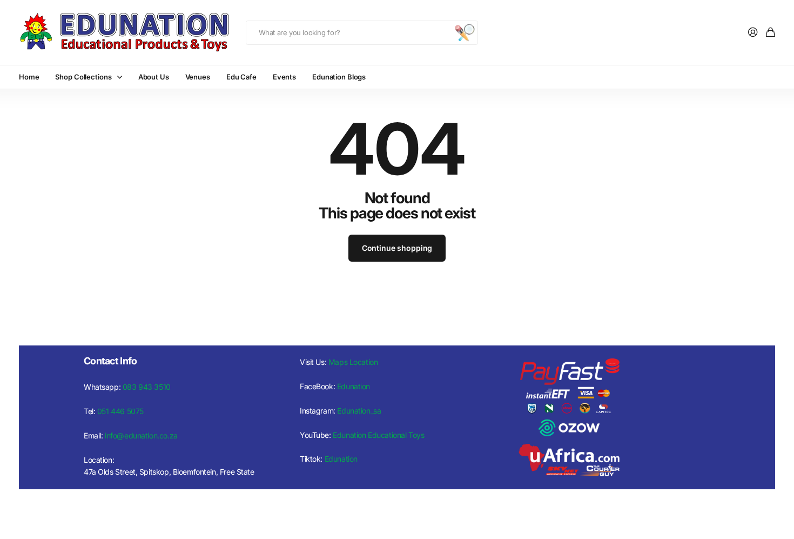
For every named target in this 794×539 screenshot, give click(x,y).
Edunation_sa (359, 410)
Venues (197, 76)
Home (29, 76)
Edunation (353, 386)
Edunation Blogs (339, 76)
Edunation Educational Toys (378, 435)
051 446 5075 (120, 411)
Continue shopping (397, 247)
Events (284, 76)
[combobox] (362, 33)
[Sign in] (753, 32)
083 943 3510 (147, 386)
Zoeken (464, 33)
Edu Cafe (241, 76)
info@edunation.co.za (141, 435)
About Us (153, 76)
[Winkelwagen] (770, 32)
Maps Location (353, 362)
